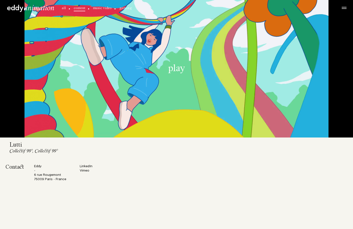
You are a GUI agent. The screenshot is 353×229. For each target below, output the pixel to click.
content (79, 8)
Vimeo (84, 170)
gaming (125, 8)
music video (102, 8)
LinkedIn (86, 166)
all (64, 8)
